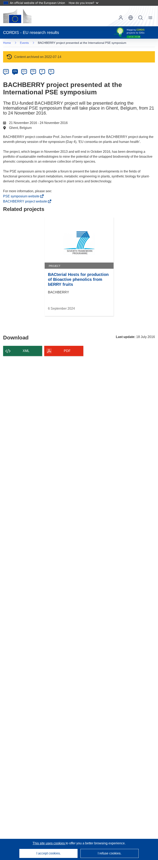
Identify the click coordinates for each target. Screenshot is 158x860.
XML (26, 351)
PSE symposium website (22, 196)
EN (15, 71)
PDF (67, 351)
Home (7, 42)
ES (24, 71)
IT (42, 71)
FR (33, 71)
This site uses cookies (49, 843)
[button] (130, 17)
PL (51, 71)
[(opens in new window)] (17, 16)
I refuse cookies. (109, 853)
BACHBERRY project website (26, 201)
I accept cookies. (48, 853)
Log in (120, 17)
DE (6, 71)
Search (140, 17)
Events (24, 42)
